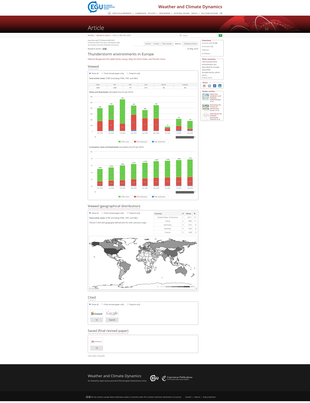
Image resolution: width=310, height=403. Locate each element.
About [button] (194, 13)
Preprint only (134, 73)
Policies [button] (152, 13)
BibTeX (206, 50)
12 (97, 320)
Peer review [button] (164, 13)
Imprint (197, 397)
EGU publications (209, 13)
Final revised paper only (114, 73)
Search (112, 320)
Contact (188, 397)
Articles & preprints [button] (122, 13)
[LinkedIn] (219, 85)
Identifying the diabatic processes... (216, 116)
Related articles (190, 44)
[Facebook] (214, 85)
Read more (207, 78)
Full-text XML (208, 46)
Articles (91, 35)
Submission (140, 13)
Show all (95, 73)
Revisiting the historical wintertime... (215, 107)
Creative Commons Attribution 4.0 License (164, 397)
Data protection (209, 397)
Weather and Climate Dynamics (190, 6)
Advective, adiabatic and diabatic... (215, 96)
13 (97, 348)
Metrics (178, 44)
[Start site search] (220, 35)
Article (148, 44)
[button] (181, 35)
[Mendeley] (204, 85)
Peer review (167, 44)
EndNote (206, 53)
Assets (156, 44)
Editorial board (182, 13)
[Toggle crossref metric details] (96, 313)
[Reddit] (209, 85)
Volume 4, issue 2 (103, 35)
